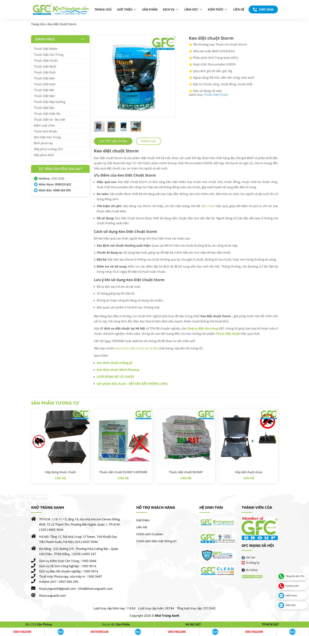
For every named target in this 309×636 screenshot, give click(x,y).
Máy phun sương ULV (48, 149)
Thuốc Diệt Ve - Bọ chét (49, 120)
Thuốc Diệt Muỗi (45, 66)
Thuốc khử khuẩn (45, 131)
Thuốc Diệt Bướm (46, 49)
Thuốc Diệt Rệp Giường (49, 102)
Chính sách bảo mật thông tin (156, 541)
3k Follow (252, 570)
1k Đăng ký (252, 563)
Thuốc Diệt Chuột (216, 94)
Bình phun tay (43, 143)
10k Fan (250, 557)
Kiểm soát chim (44, 125)
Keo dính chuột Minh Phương (118, 370)
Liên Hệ (141, 527)
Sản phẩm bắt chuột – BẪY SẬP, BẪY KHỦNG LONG (132, 384)
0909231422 (63, 184)
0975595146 (100, 631)
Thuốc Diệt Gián (45, 84)
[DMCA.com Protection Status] (252, 577)
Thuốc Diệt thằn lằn (47, 114)
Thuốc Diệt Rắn (44, 108)
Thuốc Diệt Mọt (44, 96)
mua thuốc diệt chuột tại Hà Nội (136, 348)
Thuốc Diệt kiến (44, 78)
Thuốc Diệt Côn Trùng (48, 55)
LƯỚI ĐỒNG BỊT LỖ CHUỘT (115, 377)
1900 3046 (57, 178)
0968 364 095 (62, 190)
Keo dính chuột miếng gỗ (114, 363)
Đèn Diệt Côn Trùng (47, 137)
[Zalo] (61, 632)
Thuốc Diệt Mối (44, 90)
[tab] (113, 141)
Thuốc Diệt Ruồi (44, 72)
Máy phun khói (44, 155)
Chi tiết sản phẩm (113, 141)
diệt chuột (208, 206)
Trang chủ (38, 24)
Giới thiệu (142, 520)
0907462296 (22, 631)
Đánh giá (148, 141)
